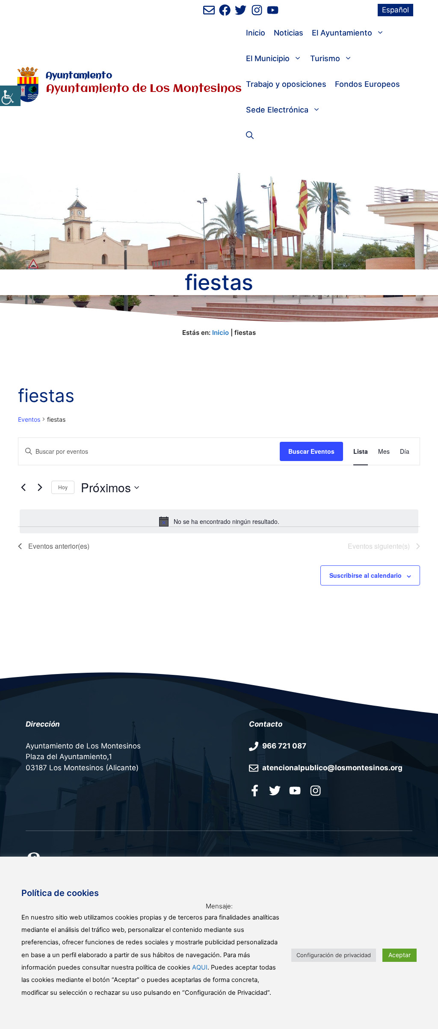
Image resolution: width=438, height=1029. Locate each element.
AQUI (199, 967)
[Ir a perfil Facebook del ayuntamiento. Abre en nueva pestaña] (254, 790)
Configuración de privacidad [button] (333, 955)
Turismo (325, 58)
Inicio (255, 32)
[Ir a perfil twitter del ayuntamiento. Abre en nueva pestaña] (275, 790)
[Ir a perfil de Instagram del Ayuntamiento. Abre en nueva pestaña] (257, 10)
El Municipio (268, 58)
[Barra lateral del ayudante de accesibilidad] (10, 96)
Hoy (63, 487)
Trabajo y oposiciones (286, 84)
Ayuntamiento (79, 75)
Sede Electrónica (277, 109)
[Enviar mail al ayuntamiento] (209, 10)
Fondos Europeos (367, 84)
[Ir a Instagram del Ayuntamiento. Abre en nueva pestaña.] (315, 790)
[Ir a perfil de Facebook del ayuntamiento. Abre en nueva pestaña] (225, 10)
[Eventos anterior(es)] (23, 487)
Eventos (29, 419)
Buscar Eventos (311, 451)
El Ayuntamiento (342, 32)
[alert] (219, 521)
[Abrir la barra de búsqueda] (250, 135)
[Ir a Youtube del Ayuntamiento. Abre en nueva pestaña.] (295, 790)
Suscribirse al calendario (365, 575)
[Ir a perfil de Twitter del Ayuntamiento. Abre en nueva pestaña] (241, 10)
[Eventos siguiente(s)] (40, 487)
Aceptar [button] (399, 954)
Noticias (288, 32)
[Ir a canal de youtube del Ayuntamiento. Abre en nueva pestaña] (273, 10)
